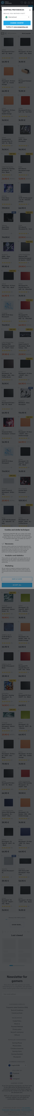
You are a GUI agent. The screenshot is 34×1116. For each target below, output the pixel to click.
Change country (17, 23)
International (12, 17)
